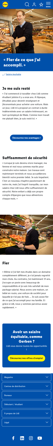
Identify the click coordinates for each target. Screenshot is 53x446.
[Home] (5, 4)
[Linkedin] (22, 438)
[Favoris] (41, 4)
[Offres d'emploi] (27, 4)
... (3, 74)
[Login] (34, 4)
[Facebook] (13, 438)
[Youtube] (40, 438)
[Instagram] (31, 438)
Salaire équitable (13, 74)
